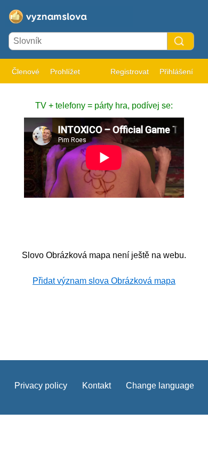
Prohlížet (65, 71)
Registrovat (129, 71)
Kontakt (96, 385)
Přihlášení (176, 71)
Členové (25, 71)
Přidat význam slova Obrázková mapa (104, 280)
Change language (160, 385)
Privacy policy (40, 385)
